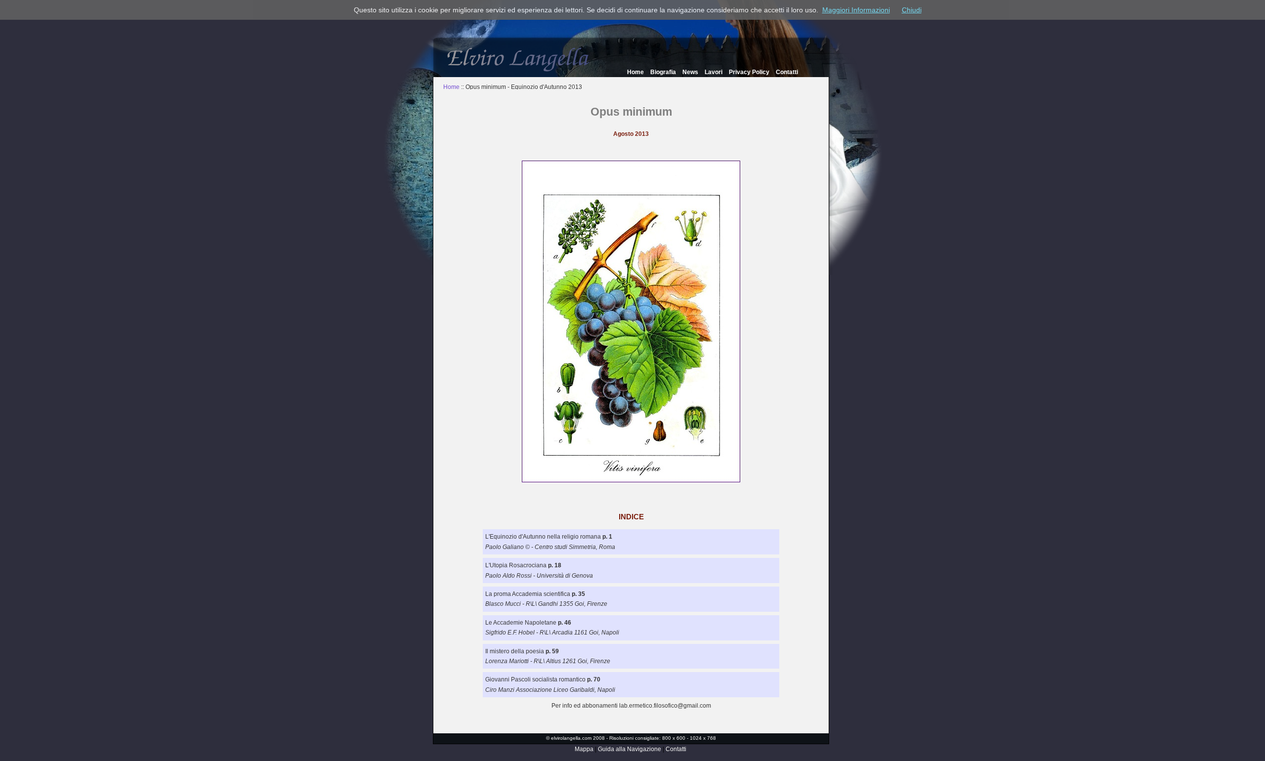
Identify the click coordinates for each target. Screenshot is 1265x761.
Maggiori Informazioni (856, 10)
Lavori (713, 72)
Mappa (584, 749)
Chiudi (912, 10)
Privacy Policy (749, 72)
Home (635, 72)
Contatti (787, 72)
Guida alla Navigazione (629, 749)
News (690, 72)
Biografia (663, 72)
